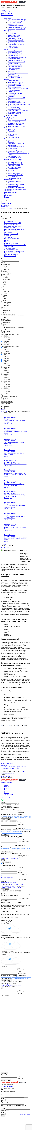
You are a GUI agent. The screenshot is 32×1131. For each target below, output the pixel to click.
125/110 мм (6, 367)
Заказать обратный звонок (18, 766)
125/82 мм (6, 370)
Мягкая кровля (10, 221)
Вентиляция (8, 179)
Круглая (5, 398)
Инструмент (8, 195)
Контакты (4, 765)
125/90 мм (6, 336)
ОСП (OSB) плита (10, 248)
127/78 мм (6, 376)
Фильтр (3, 409)
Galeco (5, 267)
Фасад (6, 49)
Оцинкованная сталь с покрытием (13, 315)
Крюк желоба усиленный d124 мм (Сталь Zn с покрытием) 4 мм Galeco (15, 473)
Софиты (7, 235)
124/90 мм (6, 363)
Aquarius (5, 277)
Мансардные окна (11, 249)
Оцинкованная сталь (9, 314)
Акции (6, 785)
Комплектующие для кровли (14, 251)
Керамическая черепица (12, 238)
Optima (5, 295)
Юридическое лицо (9, 865)
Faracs (4, 284)
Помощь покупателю (7, 763)
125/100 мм (6, 365)
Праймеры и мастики (10, 192)
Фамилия (21, 872)
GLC (4, 286)
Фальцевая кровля (10, 227)
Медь (4, 312)
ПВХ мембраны (10, 242)
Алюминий (6, 310)
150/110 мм (6, 383)
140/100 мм (6, 379)
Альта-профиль (7, 302)
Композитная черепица (12, 223)
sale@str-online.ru (6, 768)
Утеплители (8, 190)
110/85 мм (6, 351)
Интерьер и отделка (10, 117)
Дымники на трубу (11, 254)
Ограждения (8, 139)
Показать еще (5, 547)
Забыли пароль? (5, 858)
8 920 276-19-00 (5, 11)
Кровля (6, 79)
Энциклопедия (8, 794)
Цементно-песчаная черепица (14, 229)
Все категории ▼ (6, 203)
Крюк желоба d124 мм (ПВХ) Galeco (15, 464)
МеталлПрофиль (8, 273)
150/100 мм (6, 337)
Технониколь (7, 305)
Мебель (6, 128)
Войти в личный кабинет (8, 882)
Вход (2, 13)
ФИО (20, 990)
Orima (4, 297)
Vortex (5, 300)
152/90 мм (6, 388)
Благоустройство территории (13, 159)
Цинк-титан (6, 331)
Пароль (20, 857)
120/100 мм (6, 353)
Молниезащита (10, 256)
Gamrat (5, 290)
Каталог (3, 208)
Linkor (5, 293)
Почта (20, 971)
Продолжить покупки (14, 985)
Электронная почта (24, 841)
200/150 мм (6, 343)
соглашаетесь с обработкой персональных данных (16, 816)
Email (20, 993)
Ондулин (8, 232)
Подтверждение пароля (8, 1102)
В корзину (4, 985)
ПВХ (4, 317)
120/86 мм (6, 358)
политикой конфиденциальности (21, 817)
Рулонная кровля (10, 231)
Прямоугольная (7, 400)
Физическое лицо (8, 864)
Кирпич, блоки (8, 30)
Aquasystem (6, 266)
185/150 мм (6, 389)
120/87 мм (6, 360)
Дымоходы (8, 246)
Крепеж (6, 197)
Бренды (3, 10)
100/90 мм (6, 349)
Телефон (21, 812)
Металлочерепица (11, 224)
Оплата (6, 793)
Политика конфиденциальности (13, 772)
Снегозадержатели (11, 234)
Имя (19, 811)
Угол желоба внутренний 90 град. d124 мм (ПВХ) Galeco (14, 484)
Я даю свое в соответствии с (13, 886)
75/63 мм (5, 393)
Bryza (4, 281)
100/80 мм (6, 341)
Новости (7, 786)
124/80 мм (6, 362)
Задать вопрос (15, 768)
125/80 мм (6, 369)
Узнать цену (8, 423)
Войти (11, 1086)
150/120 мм (6, 384)
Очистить (4, 411)
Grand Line (6, 269)
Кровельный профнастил (12, 226)
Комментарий (20, 828)
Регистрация (8, 13)
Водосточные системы (12, 243)
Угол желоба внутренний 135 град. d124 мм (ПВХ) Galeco (15, 495)
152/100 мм (6, 339)
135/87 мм (6, 377)
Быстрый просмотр (10, 417)
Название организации (8, 1091)
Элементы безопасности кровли (15, 245)
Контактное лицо (6, 1095)
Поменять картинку (7, 877)
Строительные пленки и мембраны (15, 189)
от (1, 260)
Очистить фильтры (6, 776)
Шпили (7, 240)
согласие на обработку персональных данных (12, 885)
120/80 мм (6, 356)
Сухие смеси (8, 194)
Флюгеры (8, 237)
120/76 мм (6, 355)
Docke (5, 271)
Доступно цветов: (10, 419)
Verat (4, 298)
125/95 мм (6, 374)
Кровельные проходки (12, 252)
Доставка (7, 791)
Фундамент (7, 18)
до (1, 262)
